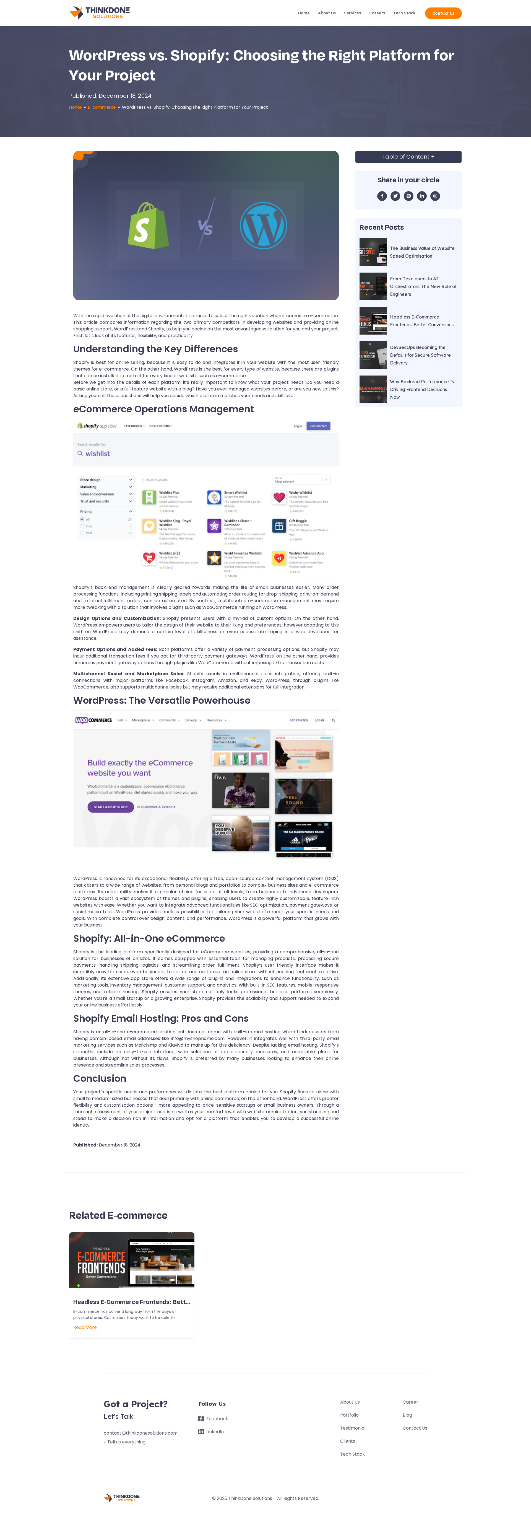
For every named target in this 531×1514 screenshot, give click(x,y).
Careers (377, 13)
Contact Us (443, 13)
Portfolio (349, 1415)
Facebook (216, 1418)
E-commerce (102, 107)
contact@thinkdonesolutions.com (141, 1433)
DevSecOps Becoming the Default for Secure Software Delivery (420, 355)
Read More (85, 1327)
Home (304, 13)
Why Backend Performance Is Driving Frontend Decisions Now (422, 389)
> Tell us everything (124, 1442)
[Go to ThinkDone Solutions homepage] (99, 13)
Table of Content (408, 157)
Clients (347, 1441)
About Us (327, 13)
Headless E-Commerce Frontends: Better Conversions (422, 320)
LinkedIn (214, 1431)
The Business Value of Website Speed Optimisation (422, 252)
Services (352, 13)
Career (410, 1402)
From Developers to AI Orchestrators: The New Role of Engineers (423, 286)
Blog (407, 1415)
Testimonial (352, 1428)
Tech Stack (404, 13)
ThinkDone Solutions (250, 1498)
